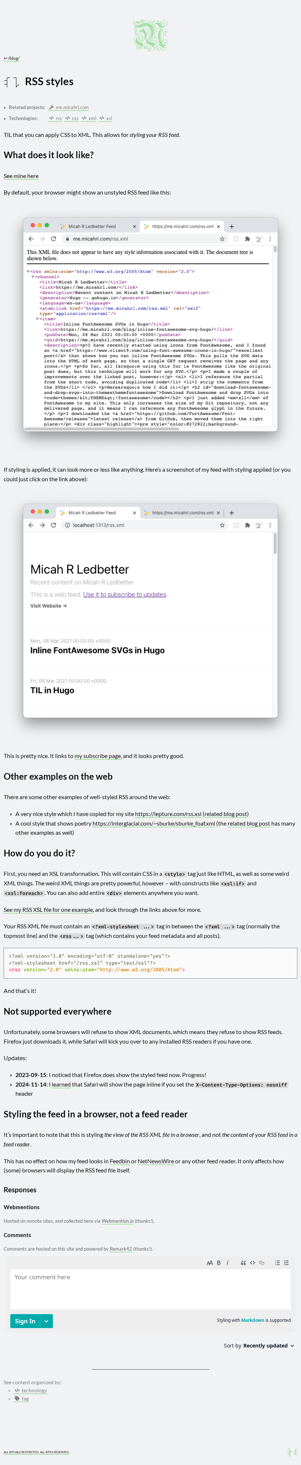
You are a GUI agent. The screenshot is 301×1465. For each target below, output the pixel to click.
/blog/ (11, 58)
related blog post (225, 813)
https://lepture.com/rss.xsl (168, 813)
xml (91, 118)
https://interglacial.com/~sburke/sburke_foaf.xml (154, 823)
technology (34, 1390)
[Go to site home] (150, 35)
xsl (108, 118)
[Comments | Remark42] (150, 1305)
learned (61, 1084)
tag (25, 1398)
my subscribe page (98, 755)
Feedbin (120, 1160)
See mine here (21, 175)
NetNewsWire (156, 1160)
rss (58, 118)
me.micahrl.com (72, 107)
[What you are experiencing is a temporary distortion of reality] (292, 1452)
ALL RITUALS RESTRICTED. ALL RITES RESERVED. (36, 1452)
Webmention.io (118, 1221)
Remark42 (121, 1249)
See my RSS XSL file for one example (48, 909)
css (75, 118)
